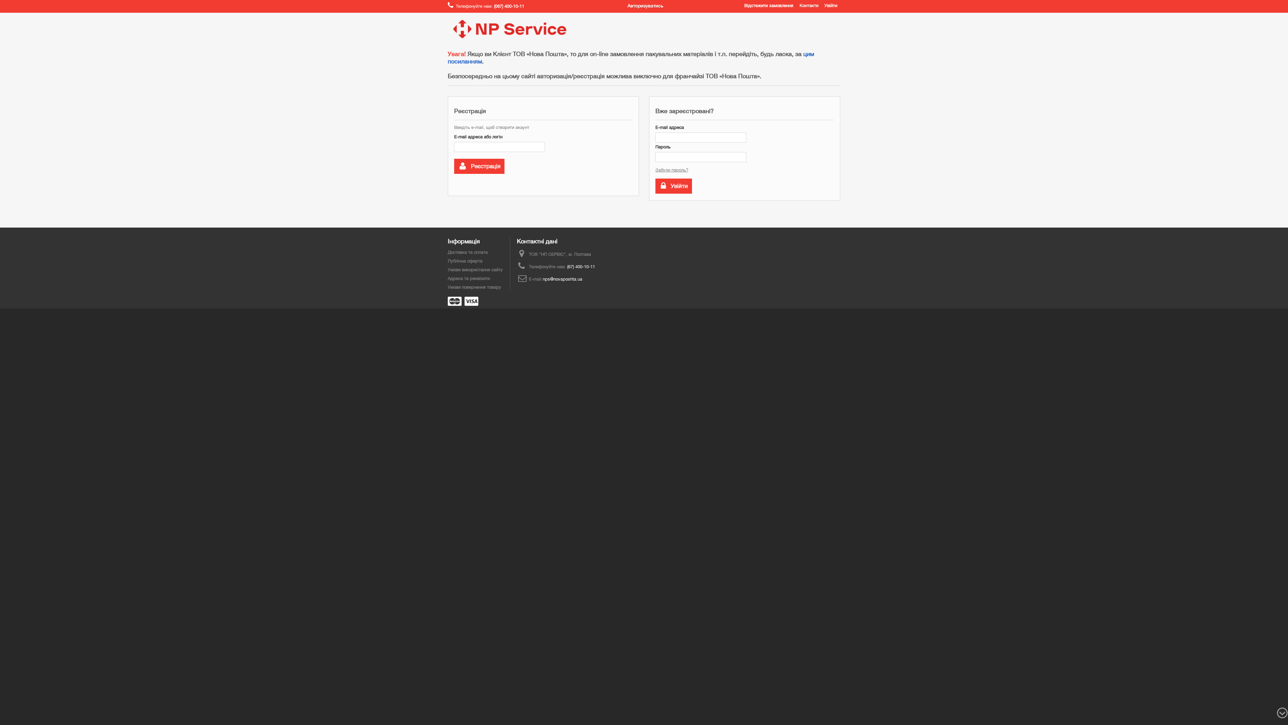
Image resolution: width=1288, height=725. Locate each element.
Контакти (809, 5)
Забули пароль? (671, 170)
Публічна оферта (465, 260)
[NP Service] (510, 29)
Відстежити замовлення (768, 5)
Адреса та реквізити (469, 278)
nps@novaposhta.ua (562, 279)
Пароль (662, 146)
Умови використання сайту (475, 269)
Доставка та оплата (468, 252)
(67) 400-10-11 (581, 266)
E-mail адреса (669, 127)
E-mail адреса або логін (478, 136)
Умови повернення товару (474, 287)
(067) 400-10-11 (509, 6)
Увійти (830, 5)
